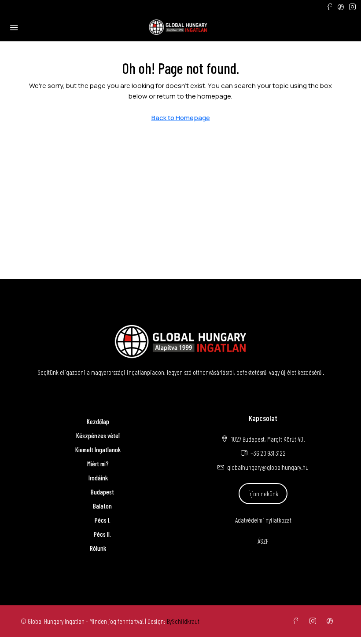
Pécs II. (102, 534)
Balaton (102, 506)
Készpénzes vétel (98, 435)
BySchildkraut (183, 621)
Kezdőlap (98, 421)
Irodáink (98, 478)
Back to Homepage (180, 117)
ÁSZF (263, 541)
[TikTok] (332, 621)
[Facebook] (297, 621)
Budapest (102, 492)
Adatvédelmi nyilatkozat (263, 520)
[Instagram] (314, 621)
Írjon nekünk (263, 494)
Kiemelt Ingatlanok (98, 450)
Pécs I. (103, 520)
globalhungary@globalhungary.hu (268, 467)
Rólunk (98, 548)
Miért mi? (98, 464)
